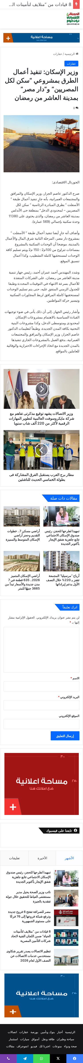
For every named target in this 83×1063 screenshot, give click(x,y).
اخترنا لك (44, 1046)
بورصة (34, 1032)
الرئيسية (70, 54)
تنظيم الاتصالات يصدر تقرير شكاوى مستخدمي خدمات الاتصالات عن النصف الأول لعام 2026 (28, 955)
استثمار (13, 1039)
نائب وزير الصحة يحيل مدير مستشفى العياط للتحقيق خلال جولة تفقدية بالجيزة (28, 896)
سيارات (24, 1039)
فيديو (34, 1046)
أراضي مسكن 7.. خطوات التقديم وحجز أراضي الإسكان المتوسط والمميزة (23, 535)
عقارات (57, 54)
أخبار (60, 1032)
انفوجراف (23, 1046)
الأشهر (69, 858)
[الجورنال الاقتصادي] (73, 18)
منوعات (57, 1046)
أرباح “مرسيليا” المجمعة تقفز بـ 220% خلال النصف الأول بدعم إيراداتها (62, 580)
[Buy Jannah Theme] (41, 37)
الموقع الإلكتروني (69, 716)
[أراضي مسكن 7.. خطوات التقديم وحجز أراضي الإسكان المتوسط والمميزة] (22, 516)
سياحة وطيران (65, 1039)
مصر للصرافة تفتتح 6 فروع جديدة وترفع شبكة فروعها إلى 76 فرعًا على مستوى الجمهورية (29, 916)
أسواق (35, 1039)
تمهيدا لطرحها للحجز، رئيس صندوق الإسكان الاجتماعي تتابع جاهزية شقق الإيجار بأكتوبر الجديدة (28, 876)
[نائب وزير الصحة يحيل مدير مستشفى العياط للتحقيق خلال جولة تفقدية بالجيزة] (66, 898)
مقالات (10, 1046)
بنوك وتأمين (48, 1032)
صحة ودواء (70, 1046)
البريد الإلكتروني (68, 697)
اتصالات (12, 1032)
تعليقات (14, 858)
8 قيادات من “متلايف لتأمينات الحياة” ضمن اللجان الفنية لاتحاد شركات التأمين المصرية (31, 936)
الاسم (74, 678)
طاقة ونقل (48, 1039)
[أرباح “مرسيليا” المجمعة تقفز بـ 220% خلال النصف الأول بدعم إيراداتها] (61, 561)
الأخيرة (42, 858)
